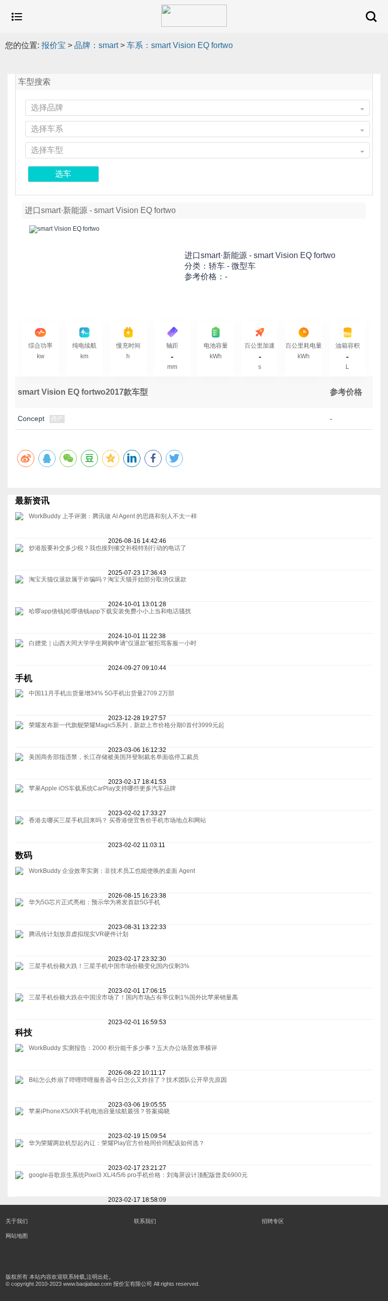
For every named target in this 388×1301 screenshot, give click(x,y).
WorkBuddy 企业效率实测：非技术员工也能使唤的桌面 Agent (112, 870)
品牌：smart (96, 45)
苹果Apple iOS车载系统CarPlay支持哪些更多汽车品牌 (102, 788)
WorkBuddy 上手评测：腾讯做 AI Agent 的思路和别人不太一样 (113, 516)
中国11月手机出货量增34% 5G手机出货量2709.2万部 (101, 693)
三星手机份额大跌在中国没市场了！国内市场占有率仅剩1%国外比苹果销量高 (133, 997)
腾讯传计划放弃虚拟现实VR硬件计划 (78, 934)
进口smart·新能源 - (259, 255)
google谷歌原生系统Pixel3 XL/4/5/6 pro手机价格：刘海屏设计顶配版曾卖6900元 (138, 1175)
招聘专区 (273, 1221)
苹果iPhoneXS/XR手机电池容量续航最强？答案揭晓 (99, 1111)
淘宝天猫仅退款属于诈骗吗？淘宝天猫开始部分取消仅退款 (107, 579)
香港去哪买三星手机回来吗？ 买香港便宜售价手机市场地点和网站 (117, 820)
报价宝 (53, 45)
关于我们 (17, 1221)
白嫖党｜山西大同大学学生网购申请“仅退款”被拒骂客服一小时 (113, 643)
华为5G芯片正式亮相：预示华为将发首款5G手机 (94, 902)
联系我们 (145, 1221)
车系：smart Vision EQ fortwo (180, 45)
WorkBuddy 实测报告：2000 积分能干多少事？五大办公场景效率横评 (123, 1048)
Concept (31, 418)
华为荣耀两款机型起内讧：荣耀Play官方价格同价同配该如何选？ (117, 1143)
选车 (63, 174)
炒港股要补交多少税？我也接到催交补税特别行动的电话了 (107, 548)
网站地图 (17, 1236)
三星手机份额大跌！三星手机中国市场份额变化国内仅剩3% (109, 966)
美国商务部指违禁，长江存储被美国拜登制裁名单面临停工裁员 (114, 757)
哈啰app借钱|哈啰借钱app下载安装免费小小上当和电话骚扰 (110, 611)
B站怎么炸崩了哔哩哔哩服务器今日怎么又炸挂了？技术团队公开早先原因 (128, 1079)
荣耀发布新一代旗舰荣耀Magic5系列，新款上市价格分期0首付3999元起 (126, 725)
